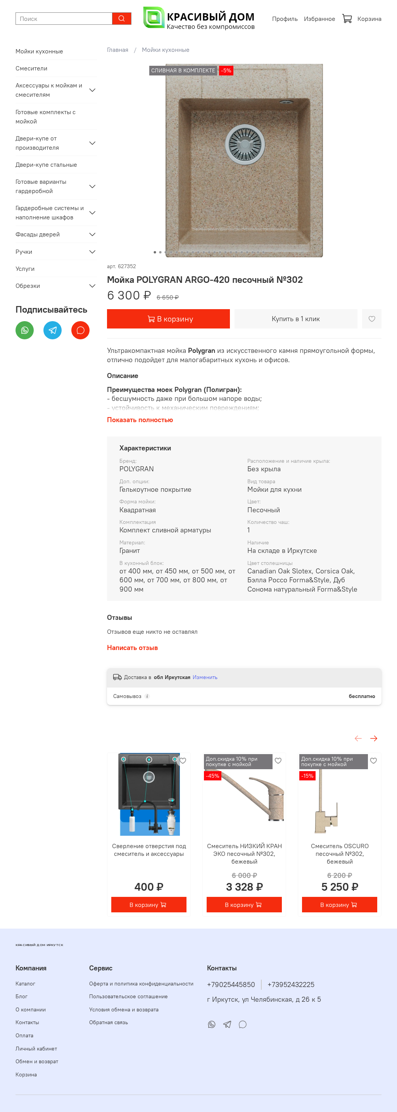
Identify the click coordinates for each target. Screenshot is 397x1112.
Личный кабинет (36, 1048)
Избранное (319, 18)
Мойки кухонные (166, 49)
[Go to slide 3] (165, 252)
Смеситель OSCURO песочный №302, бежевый (339, 853)
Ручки (24, 251)
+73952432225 (291, 984)
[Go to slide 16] (236, 252)
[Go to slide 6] (182, 252)
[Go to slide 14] (225, 252)
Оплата (24, 1035)
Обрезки (28, 285)
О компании (31, 1009)
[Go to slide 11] (209, 252)
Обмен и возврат (37, 1061)
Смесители (31, 68)
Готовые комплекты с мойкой (46, 116)
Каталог (25, 983)
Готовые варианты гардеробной (41, 186)
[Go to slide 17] (241, 252)
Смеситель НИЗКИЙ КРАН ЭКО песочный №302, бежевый (244, 853)
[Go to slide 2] (160, 252)
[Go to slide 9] (198, 252)
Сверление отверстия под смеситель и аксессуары (149, 849)
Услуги (25, 268)
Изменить (205, 677)
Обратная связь (108, 1022)
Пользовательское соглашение (128, 996)
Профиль (285, 18)
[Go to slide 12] (214, 252)
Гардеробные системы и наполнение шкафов (50, 212)
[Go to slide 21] (263, 252)
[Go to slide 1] (155, 252)
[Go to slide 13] (220, 252)
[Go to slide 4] (171, 252)
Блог (22, 996)
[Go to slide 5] (176, 252)
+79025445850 (231, 984)
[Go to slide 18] (247, 252)
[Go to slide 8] (193, 252)
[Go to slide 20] (258, 252)
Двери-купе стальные (46, 164)
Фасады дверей (38, 234)
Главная (117, 49)
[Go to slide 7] (187, 252)
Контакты (27, 1022)
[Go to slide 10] (203, 252)
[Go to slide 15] (231, 252)
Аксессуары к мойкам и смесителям (49, 89)
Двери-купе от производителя (37, 142)
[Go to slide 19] (252, 252)
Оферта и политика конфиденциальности (141, 983)
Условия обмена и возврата (124, 1009)
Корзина (369, 18)
